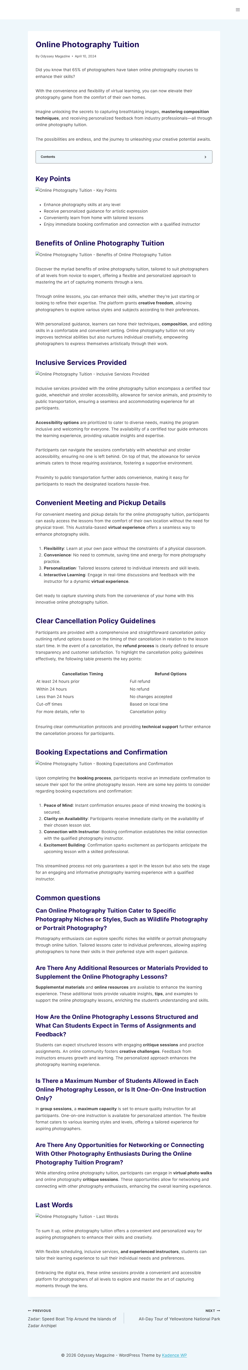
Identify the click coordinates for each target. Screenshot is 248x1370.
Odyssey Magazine (55, 56)
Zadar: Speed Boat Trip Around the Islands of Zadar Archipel (72, 1318)
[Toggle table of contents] (205, 156)
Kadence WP (174, 1355)
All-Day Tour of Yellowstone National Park (179, 1315)
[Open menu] (237, 9)
